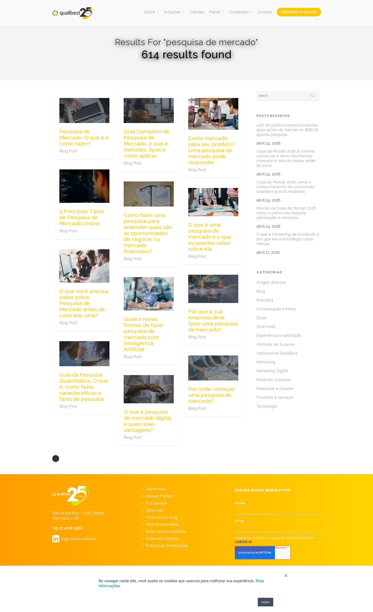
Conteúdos (239, 12)
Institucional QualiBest (276, 353)
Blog (260, 291)
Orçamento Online (299, 12)
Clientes (196, 12)
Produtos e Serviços (275, 397)
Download (265, 326)
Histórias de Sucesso (275, 344)
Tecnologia (266, 406)
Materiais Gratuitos (273, 379)
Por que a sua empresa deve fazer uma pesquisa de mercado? (213, 320)
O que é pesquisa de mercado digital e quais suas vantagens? (147, 421)
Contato (265, 12)
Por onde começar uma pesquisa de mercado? (211, 395)
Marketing (265, 362)
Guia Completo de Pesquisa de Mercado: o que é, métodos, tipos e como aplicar (146, 143)
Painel (214, 12)
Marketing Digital (272, 371)
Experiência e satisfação (278, 335)
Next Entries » (55, 458)
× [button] (285, 574)
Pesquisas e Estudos (275, 388)
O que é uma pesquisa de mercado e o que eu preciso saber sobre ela (209, 236)
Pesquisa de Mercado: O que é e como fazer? (84, 137)
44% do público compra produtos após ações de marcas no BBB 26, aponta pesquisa (287, 130)
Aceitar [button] (265, 602)
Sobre (149, 12)
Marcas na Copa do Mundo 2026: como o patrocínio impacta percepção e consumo (286, 213)
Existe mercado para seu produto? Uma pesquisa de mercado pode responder (211, 150)
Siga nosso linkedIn (74, 538)
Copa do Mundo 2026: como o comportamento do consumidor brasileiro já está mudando (285, 187)
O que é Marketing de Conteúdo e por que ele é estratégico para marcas (287, 239)
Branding (264, 300)
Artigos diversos (271, 282)
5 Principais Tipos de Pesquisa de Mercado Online (81, 217)
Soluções (172, 12)
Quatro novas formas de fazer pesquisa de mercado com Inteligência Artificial (144, 334)
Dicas (261, 317)
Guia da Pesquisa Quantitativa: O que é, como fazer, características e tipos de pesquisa (83, 386)
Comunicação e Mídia (276, 309)
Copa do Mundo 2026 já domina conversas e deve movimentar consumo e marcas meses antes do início (286, 158)
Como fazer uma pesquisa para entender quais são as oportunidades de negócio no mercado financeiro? (148, 233)
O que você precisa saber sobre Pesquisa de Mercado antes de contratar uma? (83, 303)
